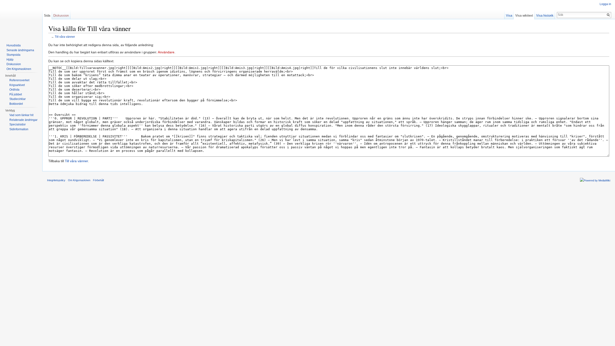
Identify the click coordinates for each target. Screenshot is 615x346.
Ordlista (14, 89)
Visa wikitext (524, 15)
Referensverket (19, 80)
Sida (47, 15)
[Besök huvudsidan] (21, 19)
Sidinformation (18, 129)
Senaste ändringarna (20, 50)
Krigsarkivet (17, 85)
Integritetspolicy (56, 180)
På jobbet (15, 94)
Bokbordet (16, 103)
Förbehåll (98, 180)
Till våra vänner (65, 36)
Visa (509, 15)
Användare (166, 52)
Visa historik (545, 15)
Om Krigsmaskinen (18, 69)
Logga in (605, 4)
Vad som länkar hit (21, 115)
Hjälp (9, 59)
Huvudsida (13, 45)
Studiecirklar (17, 99)
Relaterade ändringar (23, 120)
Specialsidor (17, 124)
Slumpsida (13, 54)
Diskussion (61, 15)
